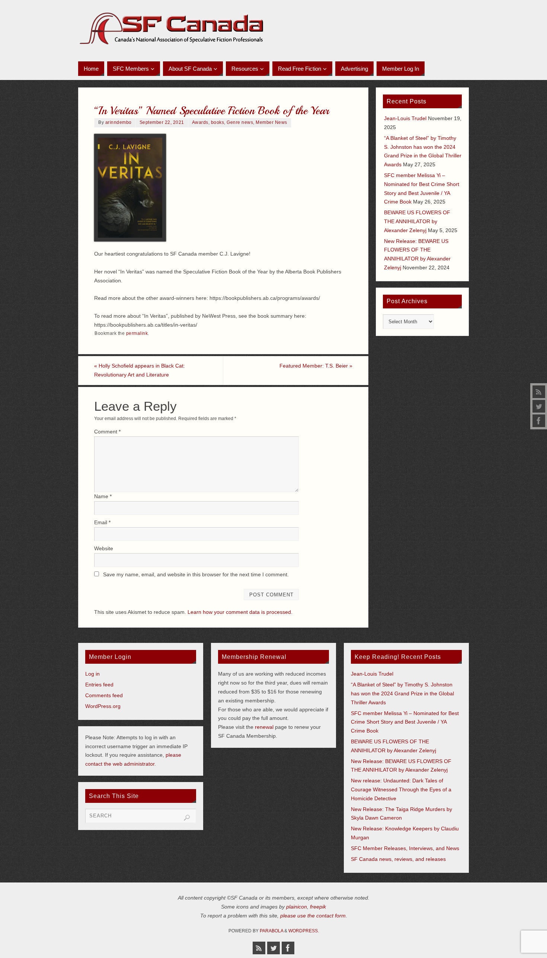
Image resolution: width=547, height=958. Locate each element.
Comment (107, 432)
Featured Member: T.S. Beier (315, 366)
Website (103, 548)
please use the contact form (313, 916)
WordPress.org (103, 706)
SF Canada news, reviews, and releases (398, 859)
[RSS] (538, 391)
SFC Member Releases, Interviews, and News (405, 848)
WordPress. (303, 930)
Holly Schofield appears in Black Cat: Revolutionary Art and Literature (139, 370)
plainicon (296, 907)
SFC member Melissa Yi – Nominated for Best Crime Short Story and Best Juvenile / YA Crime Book (405, 722)
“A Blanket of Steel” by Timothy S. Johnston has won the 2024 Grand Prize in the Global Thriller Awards (402, 693)
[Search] (187, 817)
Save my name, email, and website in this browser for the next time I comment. (196, 574)
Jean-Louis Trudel (405, 118)
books (217, 122)
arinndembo (118, 122)
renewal (264, 727)
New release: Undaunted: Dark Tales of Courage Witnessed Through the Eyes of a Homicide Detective (401, 789)
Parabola (271, 930)
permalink (137, 333)
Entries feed (99, 685)
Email (102, 522)
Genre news (240, 122)
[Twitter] (538, 406)
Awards (200, 122)
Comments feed (104, 695)
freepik (318, 907)
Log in (92, 674)
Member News (271, 122)
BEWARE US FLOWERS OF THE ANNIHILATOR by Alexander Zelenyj (417, 221)
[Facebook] (538, 420)
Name (103, 496)
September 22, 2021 (162, 122)
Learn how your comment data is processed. (240, 612)
